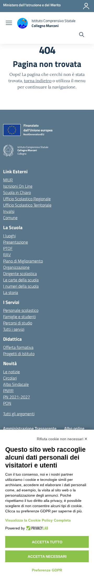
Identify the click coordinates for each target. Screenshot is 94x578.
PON (7, 403)
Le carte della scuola (21, 280)
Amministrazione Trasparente (29, 428)
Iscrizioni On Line (17, 186)
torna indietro (37, 80)
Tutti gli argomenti (18, 414)
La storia (10, 292)
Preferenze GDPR (47, 570)
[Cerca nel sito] (82, 35)
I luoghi (9, 236)
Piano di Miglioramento (23, 261)
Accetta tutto (47, 542)
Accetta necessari (47, 556)
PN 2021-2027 (16, 397)
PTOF (8, 248)
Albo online (74, 428)
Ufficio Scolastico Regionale (27, 199)
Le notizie (11, 372)
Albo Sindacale (16, 384)
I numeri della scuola (21, 286)
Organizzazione (16, 267)
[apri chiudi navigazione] (9, 23)
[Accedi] (86, 6)
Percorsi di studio (17, 323)
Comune (10, 217)
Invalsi (8, 211)
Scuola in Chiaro (17, 192)
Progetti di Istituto (18, 353)
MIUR (8, 180)
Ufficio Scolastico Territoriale (27, 205)
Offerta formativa (18, 347)
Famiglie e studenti (19, 316)
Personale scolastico (20, 310)
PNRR (8, 390)
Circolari (10, 378)
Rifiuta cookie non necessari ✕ (62, 439)
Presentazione (15, 242)
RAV (7, 254)
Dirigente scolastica (20, 273)
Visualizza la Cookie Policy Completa (38, 520)
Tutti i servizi (13, 329)
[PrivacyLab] (36, 528)
